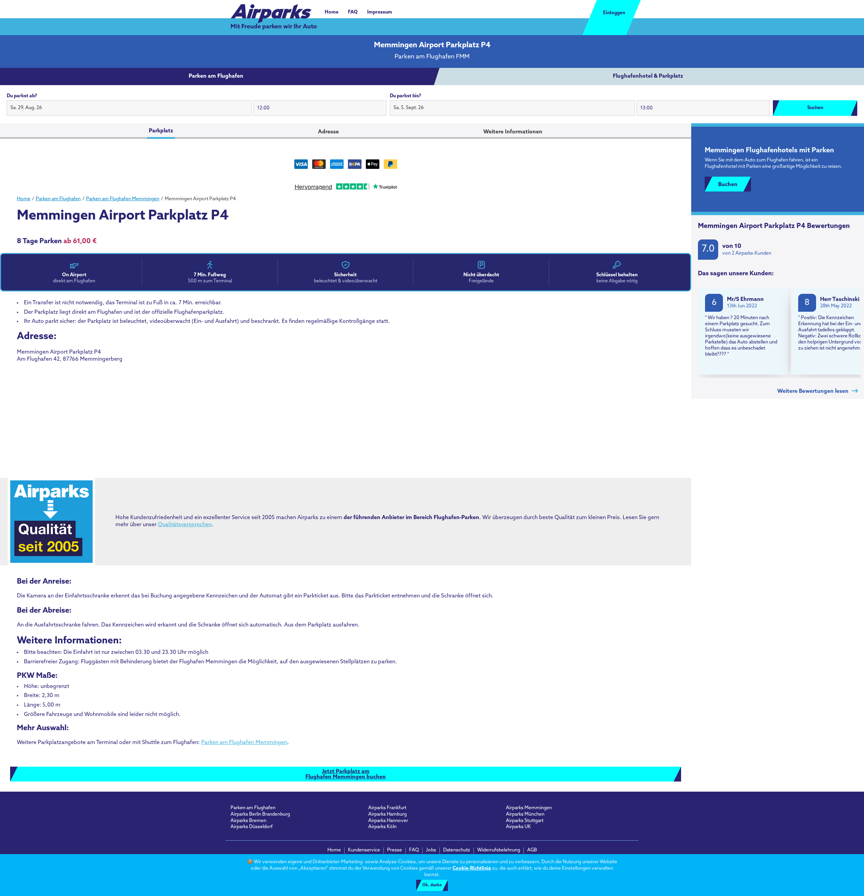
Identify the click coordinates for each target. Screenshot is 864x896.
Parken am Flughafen (253, 808)
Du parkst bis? (405, 96)
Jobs (431, 850)
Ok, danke (432, 885)
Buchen (727, 184)
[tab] (216, 77)
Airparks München (525, 814)
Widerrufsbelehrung (498, 850)
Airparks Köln (382, 826)
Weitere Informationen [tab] (512, 132)
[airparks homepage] (271, 10)
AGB (532, 850)
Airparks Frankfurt (387, 808)
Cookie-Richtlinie (472, 868)
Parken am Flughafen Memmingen (244, 742)
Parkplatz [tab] (161, 131)
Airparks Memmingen (529, 808)
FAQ (353, 12)
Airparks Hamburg (387, 814)
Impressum (379, 12)
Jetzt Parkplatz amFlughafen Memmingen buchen (345, 774)
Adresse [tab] (328, 132)
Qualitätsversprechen (185, 525)
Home (332, 12)
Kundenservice (364, 850)
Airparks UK (518, 826)
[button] (129, 108)
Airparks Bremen (248, 820)
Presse (394, 850)
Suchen (815, 107)
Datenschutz (456, 850)
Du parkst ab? (22, 96)
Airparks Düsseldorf (252, 826)
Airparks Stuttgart (524, 820)
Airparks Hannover (388, 820)
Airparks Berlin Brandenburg (260, 814)
